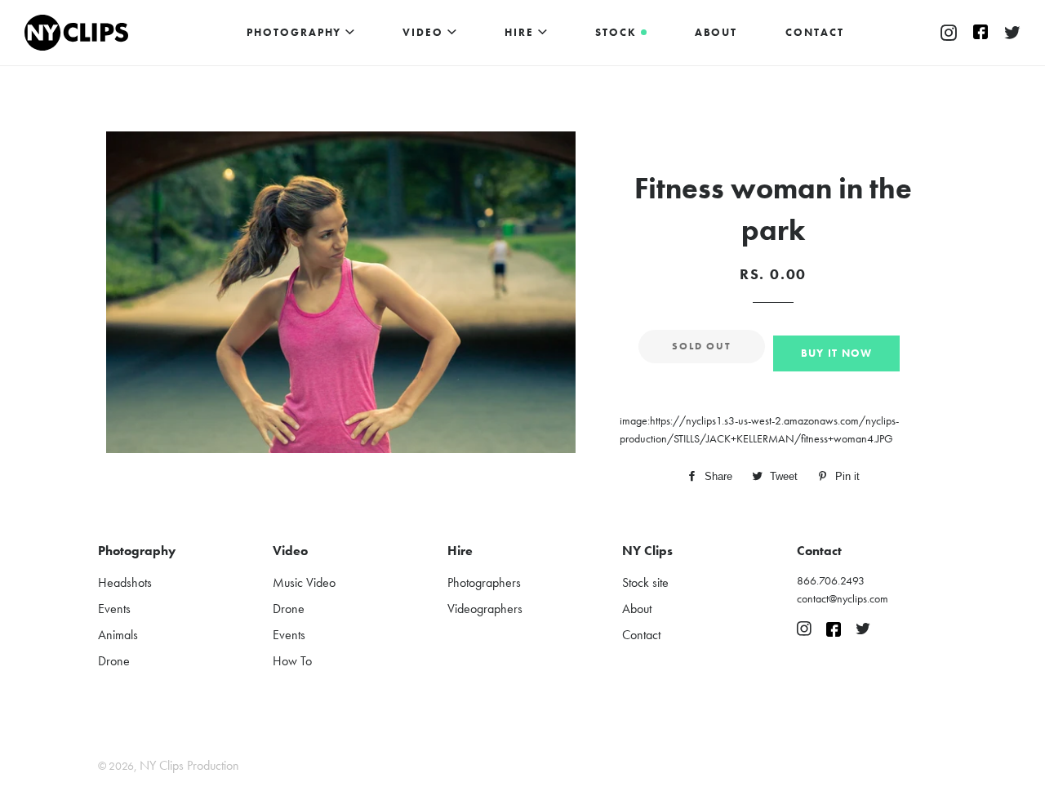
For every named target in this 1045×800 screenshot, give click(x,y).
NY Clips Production (189, 765)
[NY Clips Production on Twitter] (1012, 33)
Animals (118, 634)
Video (424, 32)
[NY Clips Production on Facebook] (980, 33)
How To (292, 660)
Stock (618, 32)
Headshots (125, 582)
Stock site (645, 582)
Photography (296, 32)
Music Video (304, 582)
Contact (814, 32)
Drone (114, 660)
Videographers (484, 608)
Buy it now (837, 353)
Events (114, 608)
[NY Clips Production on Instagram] (948, 33)
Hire (521, 32)
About (716, 32)
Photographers (484, 582)
